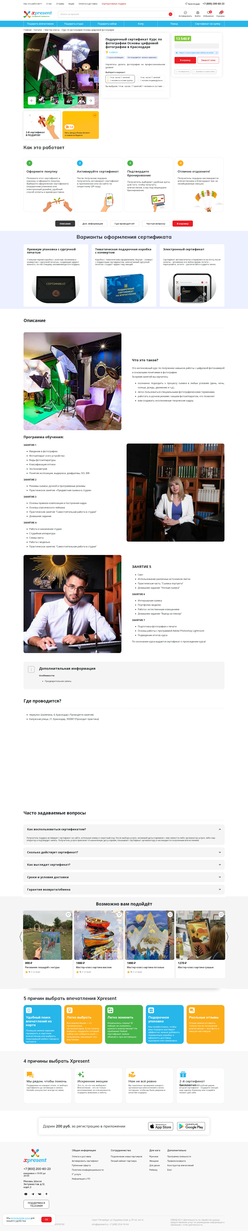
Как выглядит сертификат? (48, 865)
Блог (169, 1170)
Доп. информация (92, 223)
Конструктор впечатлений (180, 1165)
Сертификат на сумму (207, 23)
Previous (21, 937)
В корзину (185, 60)
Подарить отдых (73, 23)
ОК (46, 1219)
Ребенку (153, 1170)
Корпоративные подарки (114, 4)
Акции (71, 4)
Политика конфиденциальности (88, 1170)
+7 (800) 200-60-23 (213, 3)
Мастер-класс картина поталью (145, 967)
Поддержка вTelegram (36, 1204)
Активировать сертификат (85, 1161)
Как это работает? (33, 4)
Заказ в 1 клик (208, 60)
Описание (65, 223)
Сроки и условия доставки (48, 877)
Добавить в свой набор (205, 72)
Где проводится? (125, 223)
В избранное (184, 72)
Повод (174, 23)
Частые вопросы (155, 223)
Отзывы (60, 4)
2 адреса (113, 52)
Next (227, 937)
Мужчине (153, 1156)
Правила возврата (176, 1161)
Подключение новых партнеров (126, 1156)
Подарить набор (107, 23)
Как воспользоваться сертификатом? (56, 829)
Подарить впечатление (40, 23)
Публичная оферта (81, 1165)
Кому (141, 23)
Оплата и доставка (88, 4)
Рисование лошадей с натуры (42, 967)
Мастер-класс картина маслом (94, 967)
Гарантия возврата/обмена (48, 889)
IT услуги (76, 1174)
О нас (49, 4)
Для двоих (154, 1165)
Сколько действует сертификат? (52, 852)
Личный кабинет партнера (123, 1161)
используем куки (20, 1218)
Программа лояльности (179, 1156)
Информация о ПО (81, 1179)
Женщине (154, 1161)
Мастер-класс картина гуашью (196, 967)
